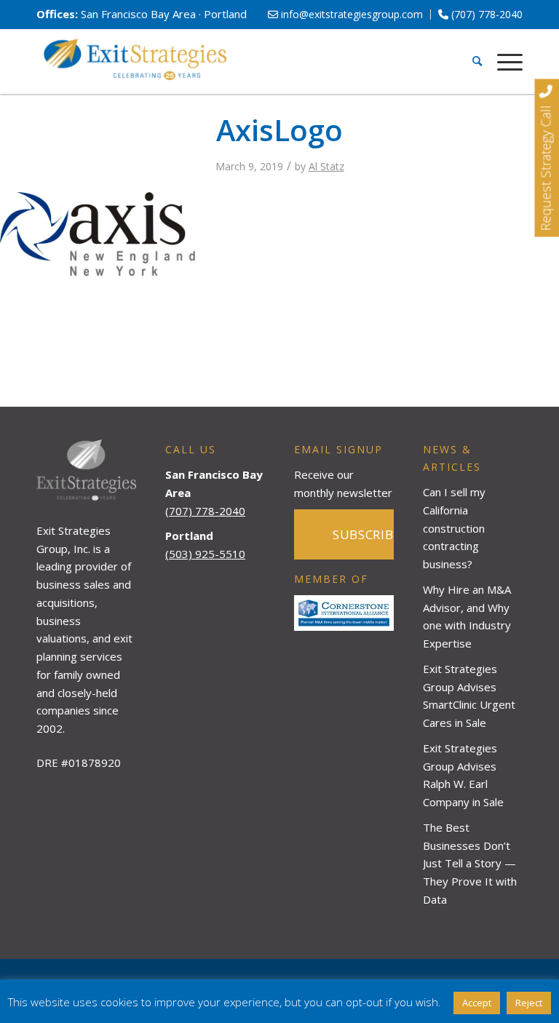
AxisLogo (279, 130)
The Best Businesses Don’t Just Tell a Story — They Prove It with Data (470, 863)
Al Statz (326, 166)
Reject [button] (528, 1002)
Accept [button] (476, 1002)
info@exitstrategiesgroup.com (350, 14)
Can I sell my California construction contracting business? (454, 528)
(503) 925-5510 (205, 553)
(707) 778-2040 (485, 14)
